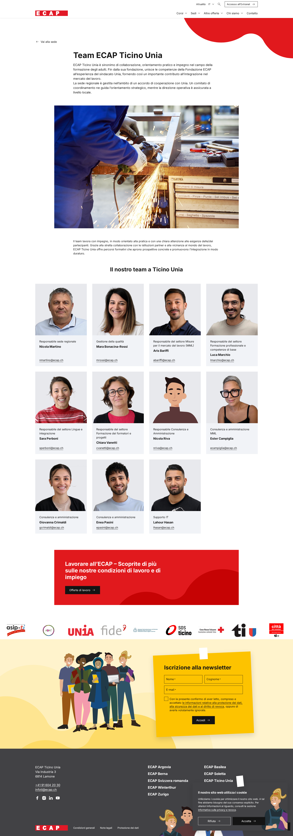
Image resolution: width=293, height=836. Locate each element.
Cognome (214, 679)
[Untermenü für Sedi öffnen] (199, 13)
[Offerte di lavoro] (146, 577)
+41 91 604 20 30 (47, 785)
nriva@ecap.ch (171, 448)
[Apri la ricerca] (219, 4)
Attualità (201, 4)
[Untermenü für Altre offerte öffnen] (222, 13)
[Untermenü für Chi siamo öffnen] (242, 13)
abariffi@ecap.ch (171, 360)
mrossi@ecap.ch (118, 360)
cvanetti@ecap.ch (116, 448)
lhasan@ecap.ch (173, 527)
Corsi (180, 13)
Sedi (193, 13)
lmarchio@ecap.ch (230, 360)
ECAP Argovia (159, 767)
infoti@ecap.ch (46, 789)
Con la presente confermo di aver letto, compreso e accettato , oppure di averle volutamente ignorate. (206, 704)
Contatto (252, 13)
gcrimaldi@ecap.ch (61, 527)
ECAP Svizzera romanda (168, 781)
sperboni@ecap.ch (58, 448)
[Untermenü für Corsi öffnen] (186, 13)
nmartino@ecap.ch (59, 360)
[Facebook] (37, 798)
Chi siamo (233, 13)
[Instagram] (44, 798)
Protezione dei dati (128, 827)
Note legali (106, 827)
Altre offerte (211, 13)
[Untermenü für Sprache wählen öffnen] (213, 4)
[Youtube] (58, 798)
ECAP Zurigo (158, 794)
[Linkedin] (51, 798)
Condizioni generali (84, 827)
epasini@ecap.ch (114, 527)
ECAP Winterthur (162, 787)
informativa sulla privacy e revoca (217, 809)
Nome (170, 679)
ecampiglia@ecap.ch (231, 448)
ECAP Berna (158, 774)
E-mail (171, 689)
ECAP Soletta (215, 774)
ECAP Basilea (215, 767)
